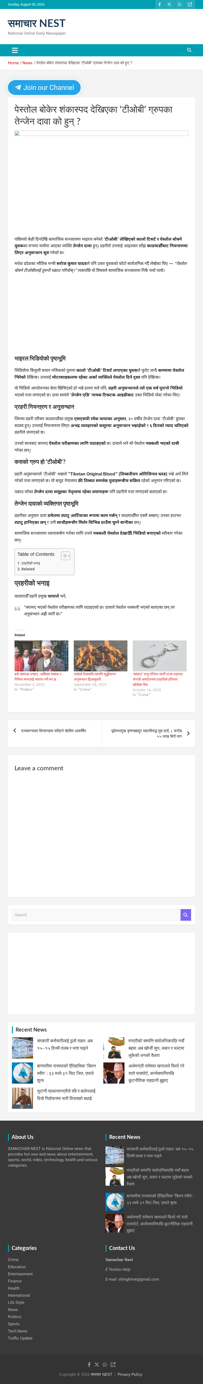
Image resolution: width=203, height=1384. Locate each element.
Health (14, 1288)
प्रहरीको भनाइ (30, 563)
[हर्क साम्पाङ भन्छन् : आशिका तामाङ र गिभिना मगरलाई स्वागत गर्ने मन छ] (41, 655)
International (19, 1295)
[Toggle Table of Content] (63, 555)
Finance (15, 1281)
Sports (14, 1324)
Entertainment (20, 1274)
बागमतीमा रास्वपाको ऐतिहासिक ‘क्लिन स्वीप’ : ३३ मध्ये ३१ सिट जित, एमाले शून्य (66, 1073)
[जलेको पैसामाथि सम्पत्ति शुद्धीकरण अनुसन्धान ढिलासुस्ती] (101, 655)
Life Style (16, 1302)
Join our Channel (48, 87)
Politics (14, 1316)
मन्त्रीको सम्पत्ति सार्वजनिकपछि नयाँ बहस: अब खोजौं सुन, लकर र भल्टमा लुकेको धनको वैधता (156, 1048)
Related (28, 569)
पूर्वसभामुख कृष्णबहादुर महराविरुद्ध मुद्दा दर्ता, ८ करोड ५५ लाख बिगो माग (146, 733)
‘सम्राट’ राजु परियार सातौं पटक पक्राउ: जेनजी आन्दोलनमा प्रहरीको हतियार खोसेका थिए (158, 679)
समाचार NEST (37, 24)
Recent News (31, 1030)
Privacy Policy (130, 1374)
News (13, 1309)
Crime (13, 1259)
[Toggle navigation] (15, 50)
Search (186, 915)
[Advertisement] (101, 316)
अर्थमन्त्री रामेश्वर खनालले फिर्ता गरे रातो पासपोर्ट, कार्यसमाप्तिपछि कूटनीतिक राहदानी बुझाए (156, 1073)
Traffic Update (20, 1338)
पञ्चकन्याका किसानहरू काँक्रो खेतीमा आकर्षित (53, 730)
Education (17, 1266)
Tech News (17, 1331)
